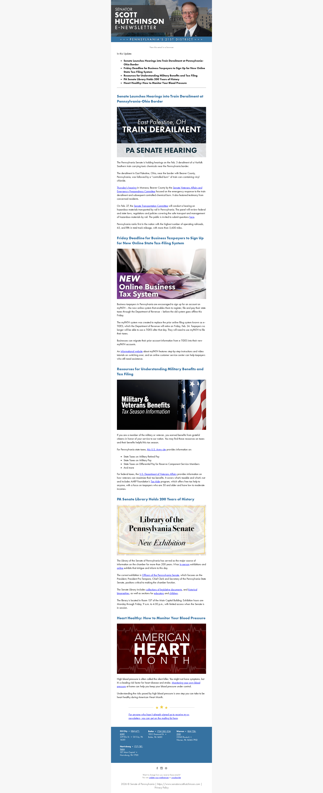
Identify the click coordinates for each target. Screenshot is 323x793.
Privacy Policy (162, 787)
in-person (185, 564)
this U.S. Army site (156, 449)
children (173, 593)
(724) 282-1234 (164, 731)
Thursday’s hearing (126, 187)
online (120, 568)
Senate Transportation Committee (151, 206)
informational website (132, 351)
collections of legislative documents (164, 589)
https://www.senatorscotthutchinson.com (178, 784)
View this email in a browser (162, 47)
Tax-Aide (155, 481)
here (191, 217)
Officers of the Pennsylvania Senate (160, 575)
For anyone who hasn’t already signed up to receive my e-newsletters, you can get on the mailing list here (159, 716)
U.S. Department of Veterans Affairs (158, 474)
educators (159, 593)
